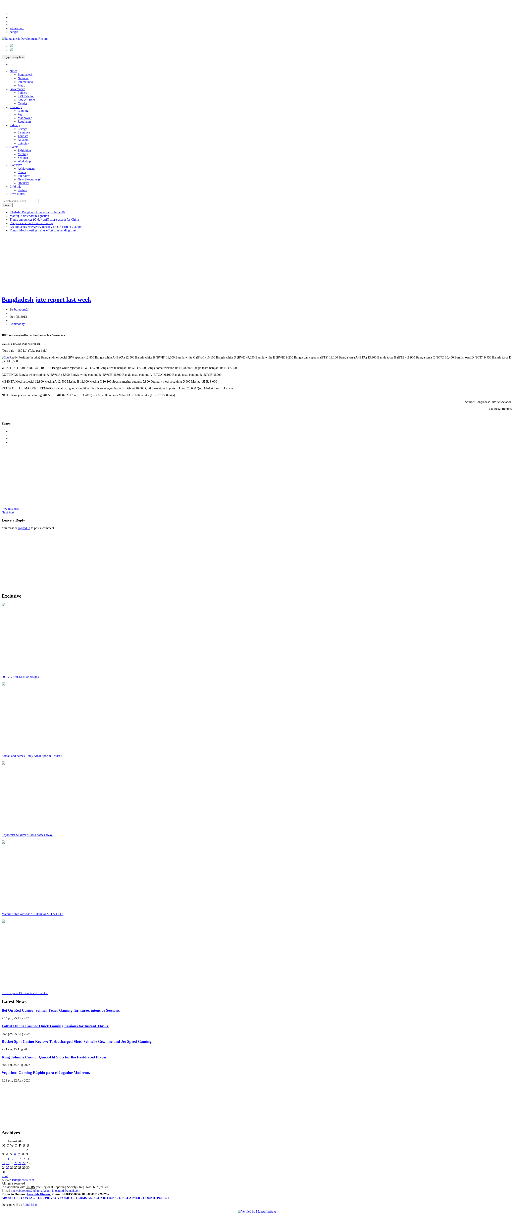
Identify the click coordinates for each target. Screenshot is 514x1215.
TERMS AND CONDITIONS (95, 1198)
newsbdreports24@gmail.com (31, 1190)
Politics (22, 92)
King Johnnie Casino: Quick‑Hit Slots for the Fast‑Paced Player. (54, 1057)
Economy (16, 107)
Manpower (25, 118)
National (23, 78)
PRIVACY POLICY (59, 1198)
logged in (24, 528)
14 (19, 1158)
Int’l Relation (26, 96)
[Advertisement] (122, 263)
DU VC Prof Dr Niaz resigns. (21, 676)
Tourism (23, 136)
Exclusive (16, 165)
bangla (14, 32)
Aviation (23, 139)
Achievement (26, 168)
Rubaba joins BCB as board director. (25, 993)
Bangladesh (25, 74)
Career (22, 172)
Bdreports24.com (23, 1179)
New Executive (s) (29, 179)
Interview (24, 175)
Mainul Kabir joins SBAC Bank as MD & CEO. (32, 914)
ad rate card (17, 28)
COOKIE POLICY (156, 1198)
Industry (15, 125)
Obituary (23, 183)
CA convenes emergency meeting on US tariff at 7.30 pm (46, 226)
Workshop (24, 161)
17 (3, 1163)
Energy (22, 128)
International (26, 82)
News (13, 71)
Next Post (8, 512)
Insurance (24, 132)
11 (7, 1158)
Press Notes (17, 194)
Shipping (23, 143)
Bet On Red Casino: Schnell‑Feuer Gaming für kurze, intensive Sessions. (61, 1010)
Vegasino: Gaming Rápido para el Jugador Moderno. (46, 1072)
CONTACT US (31, 1198)
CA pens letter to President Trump (31, 223)
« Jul (5, 1176)
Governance (17, 89)
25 (7, 1167)
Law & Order (26, 100)
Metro (21, 85)
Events (14, 147)
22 (23, 1163)
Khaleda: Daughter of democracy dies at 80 (37, 212)
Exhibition (24, 150)
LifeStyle (15, 186)
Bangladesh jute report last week (46, 299)
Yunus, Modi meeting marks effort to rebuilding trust (43, 230)
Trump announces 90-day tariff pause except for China (44, 219)
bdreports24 (21, 309)
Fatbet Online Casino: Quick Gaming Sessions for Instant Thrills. (55, 1026)
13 (15, 1158)
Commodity (17, 324)
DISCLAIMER (129, 1198)
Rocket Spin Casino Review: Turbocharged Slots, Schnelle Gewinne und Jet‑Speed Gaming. (77, 1041)
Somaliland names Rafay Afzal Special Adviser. (32, 756)
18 (7, 1163)
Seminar (23, 157)
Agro (21, 114)
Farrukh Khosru (38, 1194)
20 (15, 1163)
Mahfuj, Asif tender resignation (29, 216)
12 (11, 1158)
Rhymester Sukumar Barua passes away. (27, 835)
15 (23, 1158)
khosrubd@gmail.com (66, 1190)
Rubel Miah (30, 1204)
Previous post (10, 508)
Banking (23, 110)
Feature (22, 190)
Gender (22, 103)
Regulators (24, 121)
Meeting (23, 154)
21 (19, 1163)
